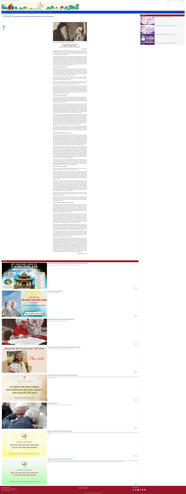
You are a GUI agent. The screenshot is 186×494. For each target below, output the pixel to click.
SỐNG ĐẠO (33, 12)
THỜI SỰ (27, 12)
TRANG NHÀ (4, 12)
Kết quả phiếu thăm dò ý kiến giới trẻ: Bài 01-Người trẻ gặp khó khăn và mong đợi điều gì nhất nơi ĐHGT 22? (68, 263)
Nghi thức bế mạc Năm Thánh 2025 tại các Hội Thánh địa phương (60, 431)
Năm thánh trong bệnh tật (52, 403)
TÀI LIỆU (45, 12)
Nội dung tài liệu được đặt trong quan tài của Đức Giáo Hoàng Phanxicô (61, 319)
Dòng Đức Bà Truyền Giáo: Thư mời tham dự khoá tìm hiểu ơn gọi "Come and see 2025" (64, 347)
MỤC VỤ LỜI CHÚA (19, 12)
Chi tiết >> (136, 288)
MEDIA (50, 12)
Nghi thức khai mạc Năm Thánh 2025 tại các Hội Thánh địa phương (60, 459)
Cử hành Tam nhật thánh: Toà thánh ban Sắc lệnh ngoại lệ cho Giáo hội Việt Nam (63, 375)
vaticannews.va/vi (83, 253)
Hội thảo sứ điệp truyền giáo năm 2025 (55, 291)
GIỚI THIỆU (11, 12)
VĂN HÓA (39, 12)
